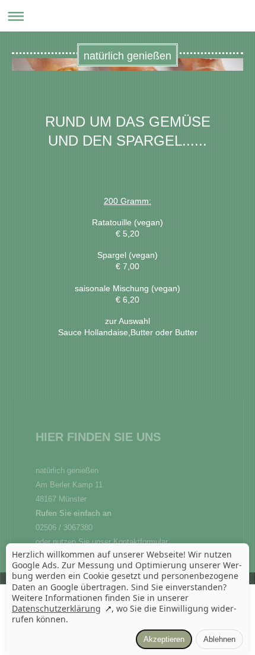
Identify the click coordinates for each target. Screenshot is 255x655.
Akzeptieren (164, 639)
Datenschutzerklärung (56, 608)
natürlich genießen (127, 56)
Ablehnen (219, 639)
